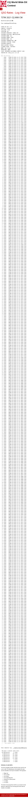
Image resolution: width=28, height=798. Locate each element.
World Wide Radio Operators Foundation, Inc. (18, 794)
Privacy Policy (11, 795)
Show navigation (1, 9)
